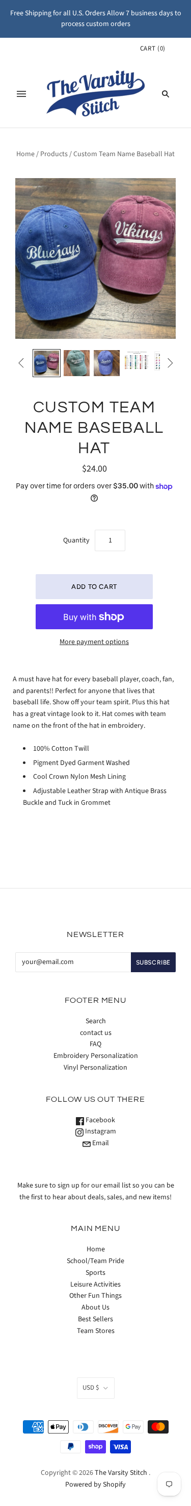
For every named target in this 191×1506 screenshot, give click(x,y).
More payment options (94, 642)
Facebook (99, 1120)
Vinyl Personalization (95, 1068)
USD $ (91, 1387)
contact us (96, 1033)
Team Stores (96, 1331)
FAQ (95, 1044)
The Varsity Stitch (121, 1473)
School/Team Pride (95, 1261)
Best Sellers (95, 1319)
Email (100, 1143)
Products (54, 154)
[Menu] (21, 93)
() (153, 48)
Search (96, 1021)
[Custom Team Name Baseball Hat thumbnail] (47, 363)
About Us (95, 1307)
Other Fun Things (95, 1296)
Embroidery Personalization (95, 1056)
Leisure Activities (95, 1284)
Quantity (76, 540)
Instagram (100, 1131)
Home (25, 154)
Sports (95, 1273)
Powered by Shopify (95, 1484)
